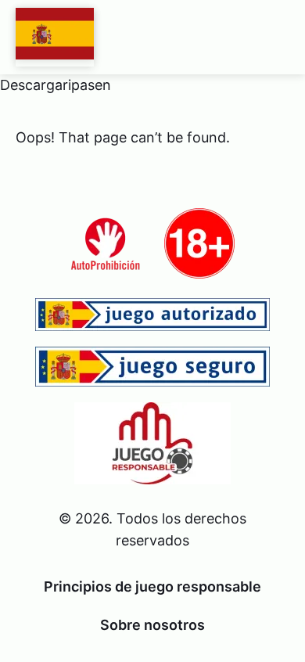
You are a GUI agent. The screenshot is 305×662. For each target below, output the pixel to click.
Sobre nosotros (152, 625)
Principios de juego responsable (152, 586)
